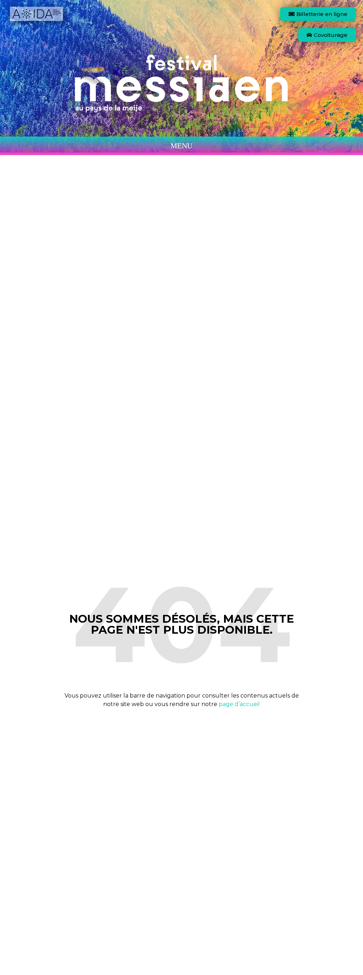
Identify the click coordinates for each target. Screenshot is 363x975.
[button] (182, 146)
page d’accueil (239, 704)
